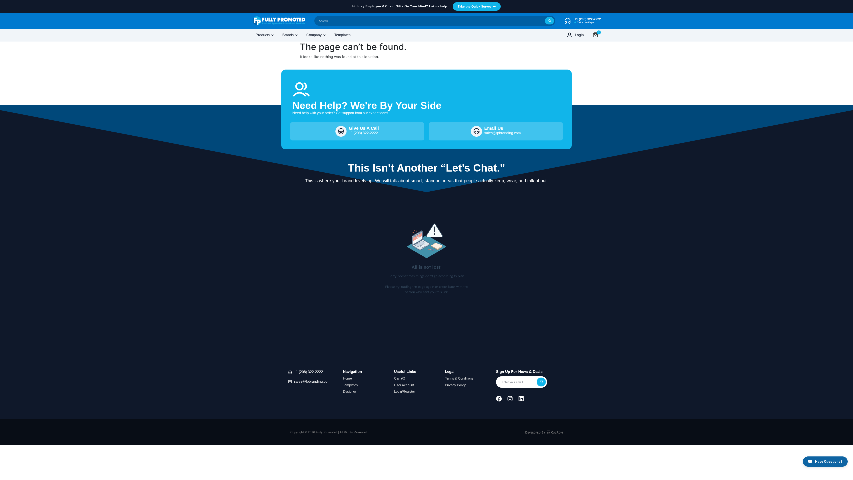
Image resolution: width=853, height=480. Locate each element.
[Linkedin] (521, 399)
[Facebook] (499, 399)
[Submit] (549, 20)
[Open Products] (272, 35)
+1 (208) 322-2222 (308, 372)
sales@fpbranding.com (312, 381)
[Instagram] (510, 399)
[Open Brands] (296, 35)
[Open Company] (324, 35)
